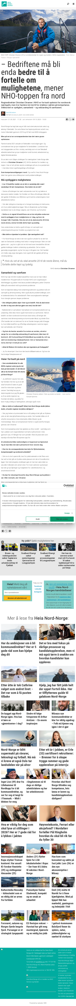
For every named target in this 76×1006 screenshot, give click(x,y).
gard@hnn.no (40, 962)
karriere (26, 523)
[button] (2, 542)
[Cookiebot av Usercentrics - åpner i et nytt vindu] (65, 485)
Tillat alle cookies (62, 519)
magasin (69, 523)
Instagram (38, 592)
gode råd (35, 523)
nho (3, 527)
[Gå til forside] (33, 4)
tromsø (17, 523)
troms (44, 523)
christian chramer (56, 523)
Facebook (38, 586)
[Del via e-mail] (73, 119)
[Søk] (68, 3)
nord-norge (12, 527)
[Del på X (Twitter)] (70, 119)
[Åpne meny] (73, 3)
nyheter (22, 527)
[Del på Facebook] (66, 119)
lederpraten (7, 523)
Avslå (37, 519)
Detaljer (67, 513)
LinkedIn (38, 589)
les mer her (70, 996)
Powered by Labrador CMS (38, 1003)
